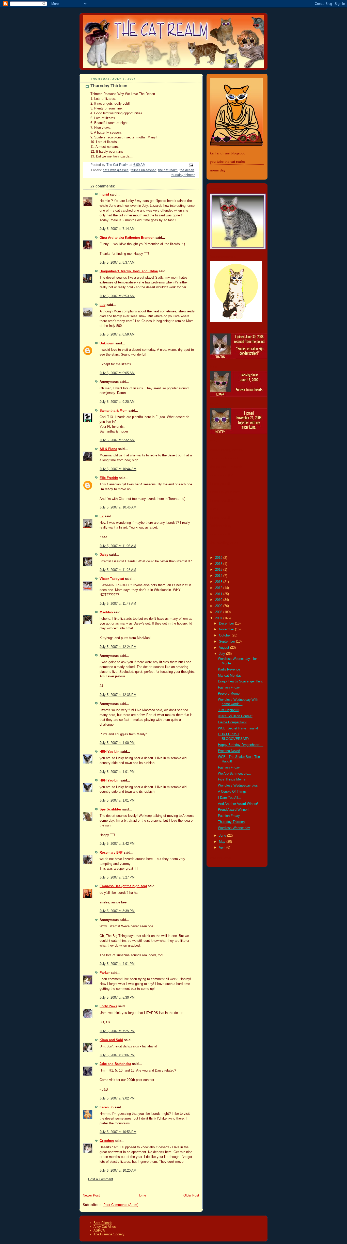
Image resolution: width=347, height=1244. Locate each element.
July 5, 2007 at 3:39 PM (117, 911)
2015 (219, 569)
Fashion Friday (229, 687)
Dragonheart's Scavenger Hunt (240, 681)
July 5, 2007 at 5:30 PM (117, 997)
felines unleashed (143, 170)
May (222, 841)
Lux (102, 305)
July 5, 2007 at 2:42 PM (117, 844)
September (227, 641)
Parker (105, 973)
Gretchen (107, 1141)
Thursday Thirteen (231, 822)
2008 (219, 612)
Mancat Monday (230, 675)
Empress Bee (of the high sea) (123, 886)
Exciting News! (229, 751)
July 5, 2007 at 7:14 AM (117, 229)
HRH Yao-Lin (109, 752)
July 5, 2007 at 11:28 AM (118, 570)
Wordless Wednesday (234, 828)
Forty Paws (108, 1006)
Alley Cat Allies (104, 1227)
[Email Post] (190, 165)
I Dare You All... (229, 798)
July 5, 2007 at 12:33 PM (118, 695)
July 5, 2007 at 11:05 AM (118, 546)
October (225, 635)
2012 (219, 588)
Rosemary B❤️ (111, 852)
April (222, 847)
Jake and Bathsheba (115, 1064)
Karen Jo (107, 1107)
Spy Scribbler (110, 809)
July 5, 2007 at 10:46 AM (118, 507)
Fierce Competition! (232, 722)
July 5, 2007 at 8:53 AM (117, 296)
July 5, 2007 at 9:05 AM (117, 373)
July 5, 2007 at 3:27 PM (117, 877)
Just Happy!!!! (228, 710)
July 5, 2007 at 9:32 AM (117, 440)
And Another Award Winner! (238, 804)
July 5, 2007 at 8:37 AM (117, 262)
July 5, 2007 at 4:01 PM (117, 964)
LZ (102, 516)
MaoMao (106, 612)
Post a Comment (100, 1179)
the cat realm (168, 170)
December (227, 623)
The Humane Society (108, 1234)
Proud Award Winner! (233, 809)
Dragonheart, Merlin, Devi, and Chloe (129, 271)
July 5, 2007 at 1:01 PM (117, 772)
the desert (187, 170)
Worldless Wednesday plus (238, 785)
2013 (219, 582)
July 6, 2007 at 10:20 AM (118, 1170)
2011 (219, 594)
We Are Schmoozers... (234, 773)
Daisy (104, 554)
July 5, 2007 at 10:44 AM (118, 469)
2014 (219, 576)
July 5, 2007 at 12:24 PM (118, 647)
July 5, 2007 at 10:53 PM (118, 1132)
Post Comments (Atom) (120, 1205)
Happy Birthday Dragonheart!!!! (240, 745)
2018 (219, 564)
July (222, 654)
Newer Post (91, 1195)
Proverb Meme (229, 693)
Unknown (107, 343)
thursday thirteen (183, 175)
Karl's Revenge (229, 669)
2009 (219, 606)
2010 (219, 600)
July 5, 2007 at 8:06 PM (117, 1055)
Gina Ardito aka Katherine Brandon (127, 238)
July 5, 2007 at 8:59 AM (117, 334)
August (224, 647)
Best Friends (102, 1223)
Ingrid (104, 194)
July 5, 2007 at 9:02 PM (117, 1098)
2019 (219, 558)
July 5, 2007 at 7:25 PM (117, 1031)
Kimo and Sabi (111, 1040)
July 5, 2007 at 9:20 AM (117, 402)
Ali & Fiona (108, 449)
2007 (219, 618)
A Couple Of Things (232, 791)
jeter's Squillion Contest (235, 716)
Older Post (191, 1195)
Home (141, 1195)
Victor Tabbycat (112, 579)
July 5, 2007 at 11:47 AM (118, 603)
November (227, 629)
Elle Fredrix (109, 478)
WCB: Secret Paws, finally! (238, 728)
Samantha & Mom (114, 410)
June (223, 835)
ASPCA (99, 1230)
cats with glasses (116, 170)
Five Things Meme (231, 779)
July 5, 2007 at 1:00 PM (117, 743)
